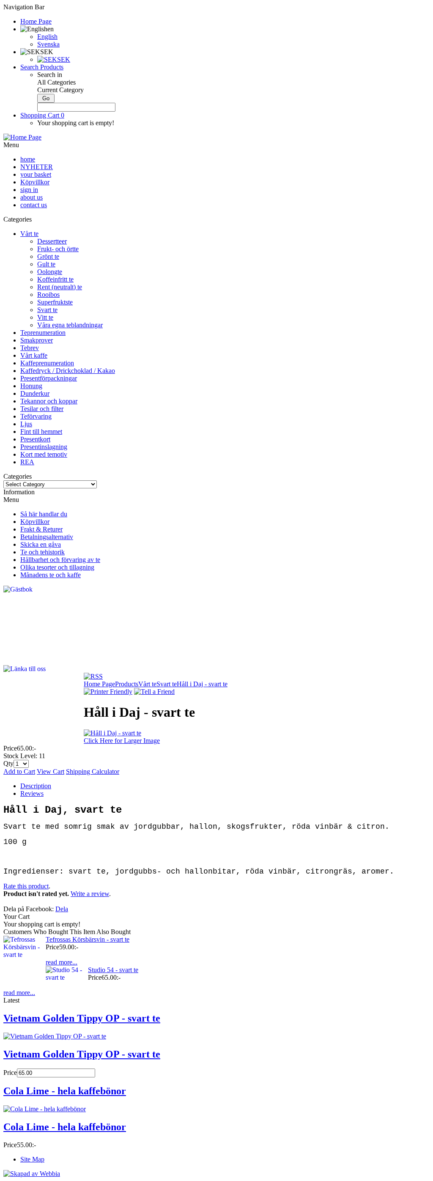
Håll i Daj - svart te (202, 684)
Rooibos (48, 294)
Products (126, 684)
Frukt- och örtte (58, 248)
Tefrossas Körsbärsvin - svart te (87, 939)
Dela (61, 908)
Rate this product (26, 886)
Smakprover (36, 340)
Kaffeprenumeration (47, 363)
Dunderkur (34, 393)
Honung (31, 385)
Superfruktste (55, 302)
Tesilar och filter (41, 408)
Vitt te (45, 317)
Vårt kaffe (33, 355)
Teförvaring (36, 416)
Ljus (26, 423)
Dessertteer (52, 241)
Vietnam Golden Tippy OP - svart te (81, 1018)
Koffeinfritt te (55, 279)
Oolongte (49, 271)
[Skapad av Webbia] (31, 1173)
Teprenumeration (43, 332)
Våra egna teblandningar (70, 325)
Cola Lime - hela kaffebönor (64, 1090)
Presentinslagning (43, 446)
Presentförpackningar (48, 378)
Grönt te (48, 256)
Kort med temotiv (43, 454)
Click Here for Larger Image (122, 740)
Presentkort (35, 439)
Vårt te (29, 233)
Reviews (32, 793)
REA (27, 462)
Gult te (46, 264)
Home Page (99, 684)
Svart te (47, 309)
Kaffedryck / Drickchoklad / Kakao (67, 370)
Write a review (90, 893)
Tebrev (29, 347)
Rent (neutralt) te (59, 286)
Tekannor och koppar (48, 401)
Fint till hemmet (41, 431)
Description (35, 785)
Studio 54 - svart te (113, 969)
